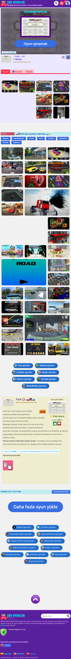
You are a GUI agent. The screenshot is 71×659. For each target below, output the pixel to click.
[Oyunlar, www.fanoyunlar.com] (12, 3)
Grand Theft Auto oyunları (23, 541)
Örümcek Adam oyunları (21, 534)
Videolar (29, 72)
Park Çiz (33, 654)
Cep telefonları (19, 138)
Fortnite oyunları (48, 527)
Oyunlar (5, 72)
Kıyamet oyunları (36, 561)
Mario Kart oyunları (52, 541)
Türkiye (7, 645)
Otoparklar (63, 138)
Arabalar (51, 138)
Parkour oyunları (24, 379)
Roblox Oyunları (24, 527)
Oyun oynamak (35, 43)
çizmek (31, 138)
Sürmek (5, 142)
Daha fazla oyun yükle (35, 507)
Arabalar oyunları (24, 372)
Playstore (16, 142)
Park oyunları (24, 365)
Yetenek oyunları (47, 365)
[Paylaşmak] (68, 57)
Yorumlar (17, 72)
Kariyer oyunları (49, 372)
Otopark (6, 138)
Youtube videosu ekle (61, 492)
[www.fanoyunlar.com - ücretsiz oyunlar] (12, 617)
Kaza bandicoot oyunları (51, 534)
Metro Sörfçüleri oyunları (24, 547)
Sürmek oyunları (48, 379)
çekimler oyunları (37, 554)
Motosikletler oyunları (36, 386)
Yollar (41, 138)
